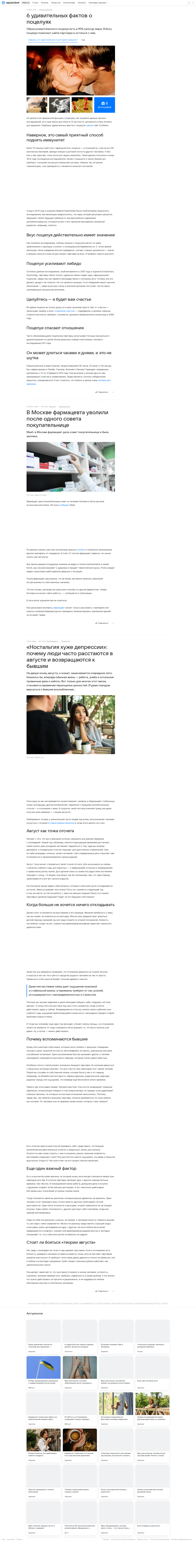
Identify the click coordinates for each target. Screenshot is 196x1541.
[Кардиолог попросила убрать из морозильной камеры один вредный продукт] (44, 1409)
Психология (65, 641)
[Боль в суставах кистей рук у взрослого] (116, 1482)
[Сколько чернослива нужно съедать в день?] (80, 1482)
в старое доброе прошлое (61, 823)
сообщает (64, 505)
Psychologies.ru (52, 641)
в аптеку (80, 549)
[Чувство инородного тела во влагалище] (44, 1482)
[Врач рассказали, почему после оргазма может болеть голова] (152, 1446)
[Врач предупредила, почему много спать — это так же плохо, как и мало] (116, 1518)
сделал (89, 125)
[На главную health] (12, 2)
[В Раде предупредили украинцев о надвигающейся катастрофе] (44, 1373)
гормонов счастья (64, 311)
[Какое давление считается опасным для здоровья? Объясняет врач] (44, 1337)
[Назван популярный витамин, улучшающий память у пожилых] (152, 1409)
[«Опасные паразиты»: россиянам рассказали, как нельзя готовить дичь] (116, 1446)
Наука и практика (45, 10)
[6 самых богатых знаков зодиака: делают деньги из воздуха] (80, 1337)
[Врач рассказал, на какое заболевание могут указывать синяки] (80, 1373)
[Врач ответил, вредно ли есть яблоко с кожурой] (44, 1518)
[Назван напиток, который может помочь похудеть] (44, 1446)
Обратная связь (142, 1539)
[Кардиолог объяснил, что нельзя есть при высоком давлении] (80, 1446)
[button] (71, 70)
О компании (11, 1539)
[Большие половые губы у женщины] (116, 1337)
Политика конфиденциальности (181, 1539)
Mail (3, 1539)
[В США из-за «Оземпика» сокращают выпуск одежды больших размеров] (80, 1409)
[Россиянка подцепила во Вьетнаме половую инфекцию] (116, 1409)
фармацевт (59, 607)
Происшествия (64, 406)
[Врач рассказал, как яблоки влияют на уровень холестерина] (116, 1373)
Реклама (19, 1539)
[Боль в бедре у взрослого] (152, 1518)
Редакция (106, 1539)
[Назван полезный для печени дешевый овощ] (152, 1482)
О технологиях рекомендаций (159, 1539)
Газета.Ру (52, 406)
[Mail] (3, 2)
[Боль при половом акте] (152, 1373)
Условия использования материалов (123, 1539)
